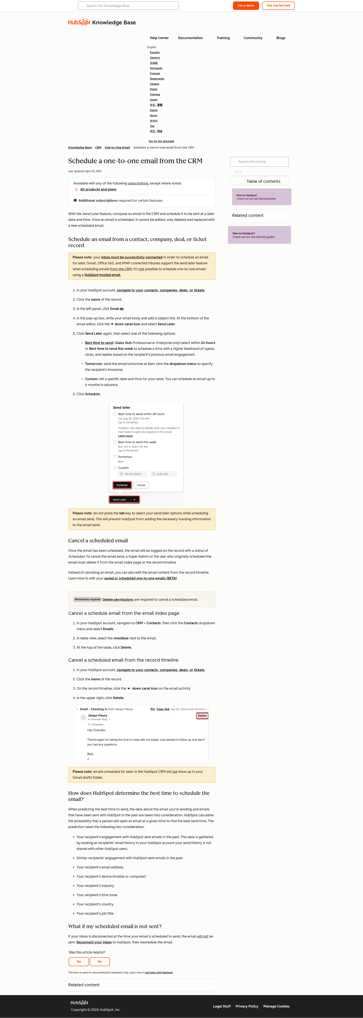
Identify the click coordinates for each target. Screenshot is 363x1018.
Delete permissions (118, 600)
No (100, 961)
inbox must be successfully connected (131, 257)
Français (155, 73)
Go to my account (161, 141)
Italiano (154, 84)
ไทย (152, 126)
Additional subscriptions (98, 201)
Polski (153, 89)
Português (156, 68)
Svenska (155, 94)
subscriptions (138, 183)
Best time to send (99, 343)
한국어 (154, 120)
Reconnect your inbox (94, 942)
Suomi (153, 99)
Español (155, 52)
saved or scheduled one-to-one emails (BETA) (140, 578)
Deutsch (155, 57)
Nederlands (157, 78)
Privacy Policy (247, 1006)
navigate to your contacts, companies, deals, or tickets (161, 290)
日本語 (154, 63)
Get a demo (246, 5)
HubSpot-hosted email (102, 275)
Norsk (153, 115)
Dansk (154, 110)
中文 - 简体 (156, 131)
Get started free (278, 5)
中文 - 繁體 (156, 105)
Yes (78, 961)
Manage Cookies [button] (276, 1006)
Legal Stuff (222, 1006)
